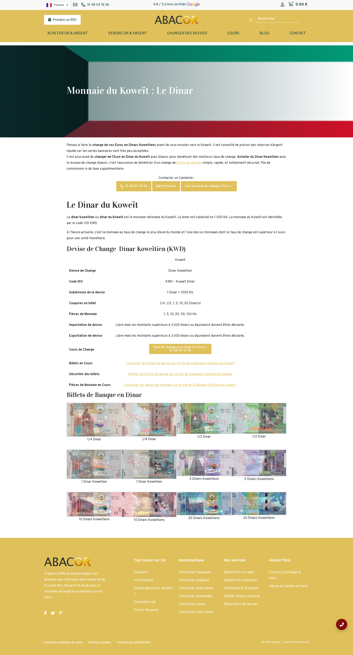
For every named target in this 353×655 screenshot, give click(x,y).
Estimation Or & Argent (241, 588)
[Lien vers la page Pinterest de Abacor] (60, 613)
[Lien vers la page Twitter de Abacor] (53, 613)
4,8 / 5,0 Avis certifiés (170, 4)
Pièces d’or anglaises (194, 580)
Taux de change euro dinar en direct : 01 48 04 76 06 (180, 349)
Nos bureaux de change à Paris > (209, 186)
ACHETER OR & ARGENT (67, 33)
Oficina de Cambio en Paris (288, 586)
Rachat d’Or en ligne (239, 572)
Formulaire (168, 186)
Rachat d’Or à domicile (240, 580)
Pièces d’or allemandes (196, 596)
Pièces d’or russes (192, 604)
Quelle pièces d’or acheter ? (153, 591)
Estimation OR (144, 602)
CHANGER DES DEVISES (187, 33)
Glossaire (140, 572)
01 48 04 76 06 (136, 186)
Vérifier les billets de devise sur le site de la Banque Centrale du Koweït (180, 374)
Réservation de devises (241, 604)
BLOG (264, 33)
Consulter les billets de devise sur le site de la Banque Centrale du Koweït (180, 363)
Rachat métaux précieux (242, 596)
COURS (233, 33)
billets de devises (189, 163)
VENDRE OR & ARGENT (127, 33)
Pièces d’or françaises (195, 572)
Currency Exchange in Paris (285, 575)
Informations (143, 580)
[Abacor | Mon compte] (282, 5)
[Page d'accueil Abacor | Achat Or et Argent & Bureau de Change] (176, 20)
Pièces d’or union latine (196, 612)
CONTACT (298, 33)
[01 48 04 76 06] (341, 624)
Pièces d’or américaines (196, 588)
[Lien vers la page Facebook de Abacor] (45, 613)
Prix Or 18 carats (146, 610)
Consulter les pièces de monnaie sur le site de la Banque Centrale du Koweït (180, 385)
